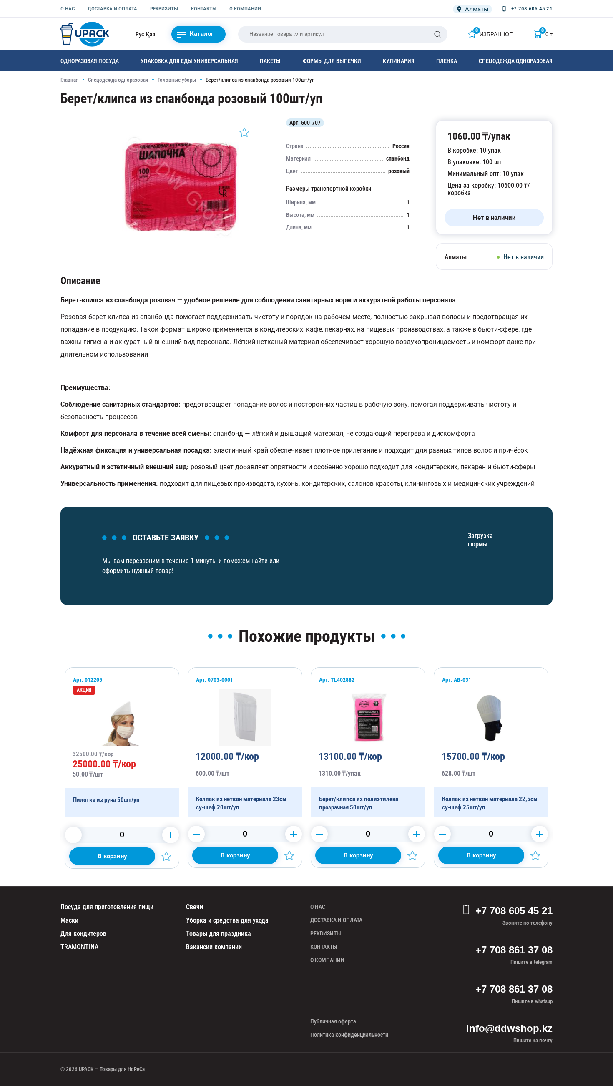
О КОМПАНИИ (245, 8)
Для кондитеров (83, 934)
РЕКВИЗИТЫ (164, 8)
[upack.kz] (85, 34)
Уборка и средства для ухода (227, 920)
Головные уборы (177, 80)
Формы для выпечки (332, 61)
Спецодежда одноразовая (516, 61)
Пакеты (270, 61)
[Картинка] (179, 247)
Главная (69, 80)
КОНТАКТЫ (203, 8)
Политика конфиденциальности (349, 1034)
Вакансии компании (214, 947)
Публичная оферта (333, 1021)
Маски (69, 920)
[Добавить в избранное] (244, 132)
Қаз (150, 34)
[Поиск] (437, 34)
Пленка (446, 61)
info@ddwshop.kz (509, 1028)
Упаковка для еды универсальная (189, 61)
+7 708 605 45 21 (514, 910)
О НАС (67, 8)
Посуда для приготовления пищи (106, 907)
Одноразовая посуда (89, 61)
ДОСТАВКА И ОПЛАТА (112, 8)
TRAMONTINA (79, 947)
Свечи (194, 907)
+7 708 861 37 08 (514, 949)
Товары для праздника (218, 934)
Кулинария (399, 61)
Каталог (202, 34)
